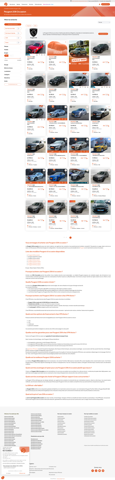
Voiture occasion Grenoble (10, 445)
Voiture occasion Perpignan (37, 418)
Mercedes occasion (62, 426)
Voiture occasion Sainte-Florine (37, 428)
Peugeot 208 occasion (89, 429)
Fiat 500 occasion (88, 424)
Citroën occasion (61, 418)
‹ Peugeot (15, 8)
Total (6, 55)
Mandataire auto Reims (36, 448)
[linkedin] (103, 470)
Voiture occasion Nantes (36, 413)
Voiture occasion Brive (9, 429)
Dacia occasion (61, 421)
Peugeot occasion (61, 430)
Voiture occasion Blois (9, 424)
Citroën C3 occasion (88, 416)
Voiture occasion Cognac (9, 439)
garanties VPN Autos (33, 349)
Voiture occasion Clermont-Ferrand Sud (12, 435)
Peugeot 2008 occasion (34, 261)
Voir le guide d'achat (103, 33)
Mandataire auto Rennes (36, 447)
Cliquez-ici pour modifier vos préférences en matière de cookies (96, 445)
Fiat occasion (60, 419)
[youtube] (99, 470)
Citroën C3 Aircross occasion (90, 418)
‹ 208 (19, 8)
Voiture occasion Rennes (36, 425)
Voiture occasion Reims (36, 423)
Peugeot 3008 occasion (34, 263)
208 (35, 25)
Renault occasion (61, 429)
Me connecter (52, 474)
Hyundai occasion (61, 422)
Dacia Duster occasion (89, 421)
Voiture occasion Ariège (9, 419)
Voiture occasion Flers (9, 440)
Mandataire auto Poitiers (36, 445)
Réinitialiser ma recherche (13, 24)
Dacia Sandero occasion (89, 422)
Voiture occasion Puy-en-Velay (37, 421)
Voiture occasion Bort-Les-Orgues (11, 427)
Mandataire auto (34, 439)
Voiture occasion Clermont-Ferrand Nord (13, 434)
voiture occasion (8, 8)
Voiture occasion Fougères (10, 442)
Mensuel (11, 55)
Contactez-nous (52, 466)
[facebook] (92, 470)
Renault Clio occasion (88, 434)
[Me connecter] (100, 4)
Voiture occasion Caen (9, 432)
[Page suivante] (68, 237)
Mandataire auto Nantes (36, 442)
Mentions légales (31, 472)
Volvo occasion (61, 432)
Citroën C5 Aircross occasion (90, 419)
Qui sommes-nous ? (32, 466)
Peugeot (28, 25)
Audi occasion (61, 416)
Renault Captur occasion (89, 432)
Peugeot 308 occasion (34, 255)
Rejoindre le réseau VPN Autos (55, 472)
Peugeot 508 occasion (34, 260)
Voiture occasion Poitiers (36, 420)
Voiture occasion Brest (9, 430)
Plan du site (51, 468)
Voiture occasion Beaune (9, 421)
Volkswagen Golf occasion (89, 435)
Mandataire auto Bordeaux (36, 440)
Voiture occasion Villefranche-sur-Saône (39, 429)
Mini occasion (60, 427)
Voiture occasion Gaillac (9, 443)
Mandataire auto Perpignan (36, 443)
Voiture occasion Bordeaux (10, 426)
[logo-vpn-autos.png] (5, 4)
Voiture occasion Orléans (36, 415)
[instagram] (96, 470)
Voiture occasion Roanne (36, 426)
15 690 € (50, 221)
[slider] (5, 58)
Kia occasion (60, 424)
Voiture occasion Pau (35, 417)
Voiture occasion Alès (8, 416)
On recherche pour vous (12, 84)
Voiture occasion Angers (9, 418)
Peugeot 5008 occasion (34, 264)
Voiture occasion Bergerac (10, 422)
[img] (43, 62)
